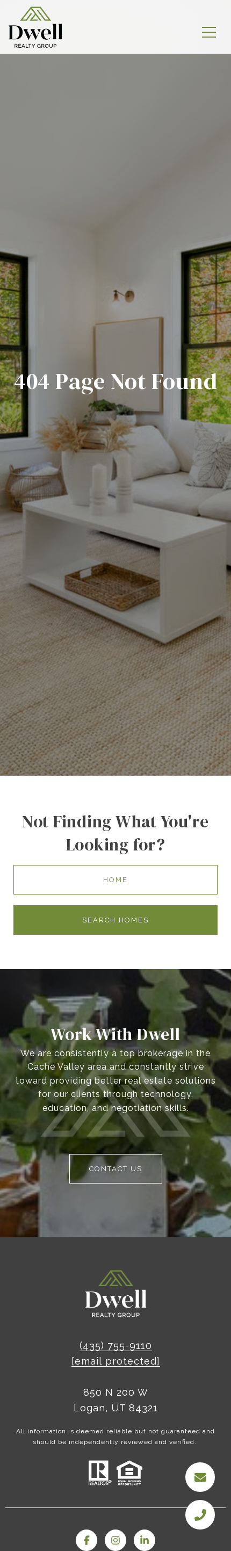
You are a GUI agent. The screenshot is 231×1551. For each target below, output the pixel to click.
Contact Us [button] (115, 1169)
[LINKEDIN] (144, 1540)
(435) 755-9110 (116, 1345)
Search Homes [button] (115, 920)
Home (115, 880)
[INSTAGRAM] (115, 1540)
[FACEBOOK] (86, 1540)
